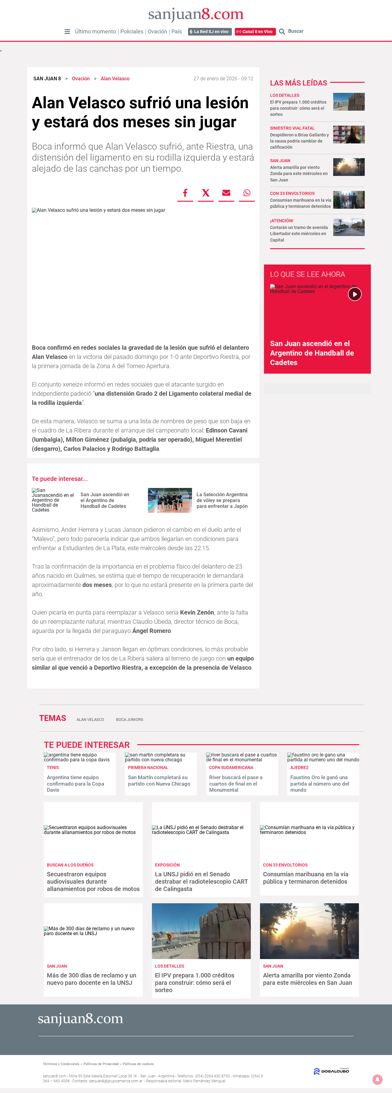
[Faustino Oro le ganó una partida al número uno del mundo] (323, 760)
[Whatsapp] (247, 193)
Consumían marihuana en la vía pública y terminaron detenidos (306, 877)
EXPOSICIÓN (167, 865)
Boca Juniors (129, 720)
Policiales (131, 31)
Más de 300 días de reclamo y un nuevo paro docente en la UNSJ (91, 979)
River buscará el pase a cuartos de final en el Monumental (235, 783)
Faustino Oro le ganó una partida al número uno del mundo (319, 783)
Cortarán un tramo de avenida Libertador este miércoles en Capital (299, 233)
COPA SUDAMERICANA (231, 767)
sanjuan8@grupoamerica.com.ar (115, 1081)
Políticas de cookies (138, 1064)
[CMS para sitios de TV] (314, 1071)
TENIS (53, 767)
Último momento (95, 31)
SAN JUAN (280, 160)
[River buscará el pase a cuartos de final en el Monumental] (242, 760)
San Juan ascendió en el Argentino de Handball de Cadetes (105, 500)
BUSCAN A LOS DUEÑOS (70, 865)
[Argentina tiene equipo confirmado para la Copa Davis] (80, 760)
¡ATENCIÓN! (281, 220)
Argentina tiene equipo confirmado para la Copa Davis (75, 783)
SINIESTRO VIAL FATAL (292, 128)
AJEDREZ (299, 767)
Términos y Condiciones (61, 1064)
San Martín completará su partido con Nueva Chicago (159, 780)
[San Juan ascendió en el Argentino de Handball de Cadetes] (54, 500)
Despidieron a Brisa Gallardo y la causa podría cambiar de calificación (299, 141)
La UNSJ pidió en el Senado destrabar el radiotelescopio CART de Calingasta (201, 881)
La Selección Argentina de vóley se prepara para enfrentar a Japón (222, 500)
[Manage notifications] (378, 1079)
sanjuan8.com (54, 1076)
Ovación (157, 31)
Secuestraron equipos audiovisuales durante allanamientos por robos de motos (93, 881)
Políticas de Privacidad (101, 1064)
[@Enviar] (226, 193)
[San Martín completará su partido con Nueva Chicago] (161, 760)
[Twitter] (206, 193)
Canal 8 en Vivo (258, 31)
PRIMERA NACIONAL (148, 767)
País (177, 31)
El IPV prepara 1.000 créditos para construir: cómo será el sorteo (298, 108)
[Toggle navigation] (67, 31)
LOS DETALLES (284, 95)
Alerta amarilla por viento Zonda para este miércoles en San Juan (299, 173)
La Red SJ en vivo (211, 31)
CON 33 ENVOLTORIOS (292, 193)
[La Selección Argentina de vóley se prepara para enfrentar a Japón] (170, 500)
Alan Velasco (90, 720)
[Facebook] (185, 193)
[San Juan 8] (80, 1026)
